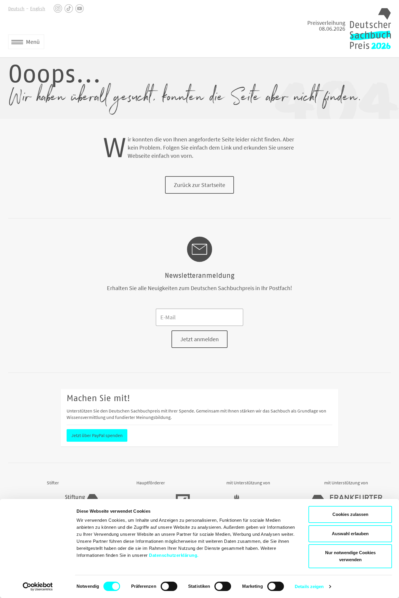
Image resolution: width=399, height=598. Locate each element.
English (37, 8)
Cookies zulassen (350, 514)
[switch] (169, 586)
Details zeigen (309, 586)
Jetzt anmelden (199, 339)
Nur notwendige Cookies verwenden (350, 556)
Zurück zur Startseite (199, 184)
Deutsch (16, 8)
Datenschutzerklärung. (174, 555)
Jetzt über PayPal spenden (97, 435)
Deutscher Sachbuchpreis (370, 28)
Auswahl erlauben (350, 533)
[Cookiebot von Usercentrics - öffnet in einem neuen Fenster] (37, 586)
